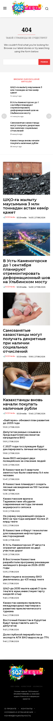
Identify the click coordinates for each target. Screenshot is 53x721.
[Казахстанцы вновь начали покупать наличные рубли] (26, 378)
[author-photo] (9, 217)
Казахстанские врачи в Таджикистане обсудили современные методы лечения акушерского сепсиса (23, 503)
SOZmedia (21, 217)
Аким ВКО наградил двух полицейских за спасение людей (24, 459)
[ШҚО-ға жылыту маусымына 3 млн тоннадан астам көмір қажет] (26, 178)
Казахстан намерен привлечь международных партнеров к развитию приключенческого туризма (22, 607)
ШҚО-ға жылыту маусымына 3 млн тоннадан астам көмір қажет (26, 90)
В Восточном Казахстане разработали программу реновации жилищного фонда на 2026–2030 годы (26, 563)
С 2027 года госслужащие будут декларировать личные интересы (25, 448)
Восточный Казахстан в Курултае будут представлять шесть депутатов (24, 623)
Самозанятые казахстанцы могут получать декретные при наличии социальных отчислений (25, 126)
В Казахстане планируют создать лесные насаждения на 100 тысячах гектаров (26, 487)
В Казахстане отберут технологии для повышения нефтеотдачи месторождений (25, 533)
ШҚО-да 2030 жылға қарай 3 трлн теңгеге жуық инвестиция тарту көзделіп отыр (24, 591)
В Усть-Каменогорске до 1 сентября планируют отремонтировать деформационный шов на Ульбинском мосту (24, 107)
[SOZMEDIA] (27, 8)
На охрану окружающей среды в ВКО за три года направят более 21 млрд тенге (25, 519)
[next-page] (49, 116)
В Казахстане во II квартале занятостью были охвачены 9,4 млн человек (26, 472)
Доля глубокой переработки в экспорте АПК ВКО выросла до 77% (26, 636)
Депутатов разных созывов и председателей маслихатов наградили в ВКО (21, 435)
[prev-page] (4, 116)
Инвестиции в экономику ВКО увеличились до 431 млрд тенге (23, 578)
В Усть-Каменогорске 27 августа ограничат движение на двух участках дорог (24, 548)
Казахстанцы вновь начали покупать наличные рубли (24, 141)
